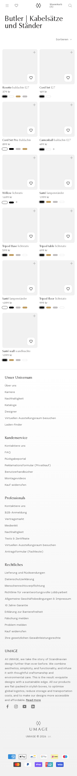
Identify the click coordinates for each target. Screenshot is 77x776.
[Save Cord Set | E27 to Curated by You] (68, 78)
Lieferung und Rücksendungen (25, 572)
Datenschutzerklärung (19, 579)
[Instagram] (15, 707)
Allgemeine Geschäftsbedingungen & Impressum (38, 599)
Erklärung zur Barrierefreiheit (24, 612)
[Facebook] (7, 707)
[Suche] (70, 5)
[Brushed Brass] (48, 202)
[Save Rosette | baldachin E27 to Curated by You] (31, 78)
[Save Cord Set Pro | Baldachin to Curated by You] (31, 130)
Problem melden (16, 625)
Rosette (15, 87)
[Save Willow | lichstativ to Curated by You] (31, 183)
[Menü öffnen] (7, 5)
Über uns (10, 385)
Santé (51, 193)
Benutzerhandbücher (19, 472)
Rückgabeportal (15, 459)
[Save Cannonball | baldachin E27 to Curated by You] (68, 130)
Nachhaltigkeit (14, 398)
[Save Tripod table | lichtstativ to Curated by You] (68, 236)
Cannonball (55, 140)
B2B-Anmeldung (16, 512)
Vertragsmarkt (14, 519)
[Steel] (25, 96)
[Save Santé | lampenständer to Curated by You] (68, 183)
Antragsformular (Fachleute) (24, 551)
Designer (11, 411)
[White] (11, 96)
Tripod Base (15, 246)
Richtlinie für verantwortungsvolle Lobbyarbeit (36, 592)
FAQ (8, 452)
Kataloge (11, 405)
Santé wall (16, 351)
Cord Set (47, 87)
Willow (12, 193)
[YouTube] (24, 707)
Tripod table (52, 246)
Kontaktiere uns (15, 445)
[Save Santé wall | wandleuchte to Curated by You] (31, 341)
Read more (33, 700)
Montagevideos (15, 478)
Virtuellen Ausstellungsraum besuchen (30, 418)
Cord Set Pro (16, 140)
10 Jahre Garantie (16, 605)
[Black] (4, 96)
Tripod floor (53, 299)
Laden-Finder (13, 424)
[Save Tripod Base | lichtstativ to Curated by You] (31, 236)
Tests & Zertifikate (17, 538)
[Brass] (18, 96)
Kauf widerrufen (15, 485)
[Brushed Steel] (18, 149)
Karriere (10, 392)
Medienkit (11, 525)
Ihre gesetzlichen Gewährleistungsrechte (33, 638)
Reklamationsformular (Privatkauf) (28, 465)
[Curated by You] (16, 5)
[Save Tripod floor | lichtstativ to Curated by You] (68, 289)
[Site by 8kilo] (49, 736)
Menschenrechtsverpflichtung (25, 585)
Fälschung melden (17, 618)
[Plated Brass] (25, 149)
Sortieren (62, 39)
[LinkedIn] (32, 707)
